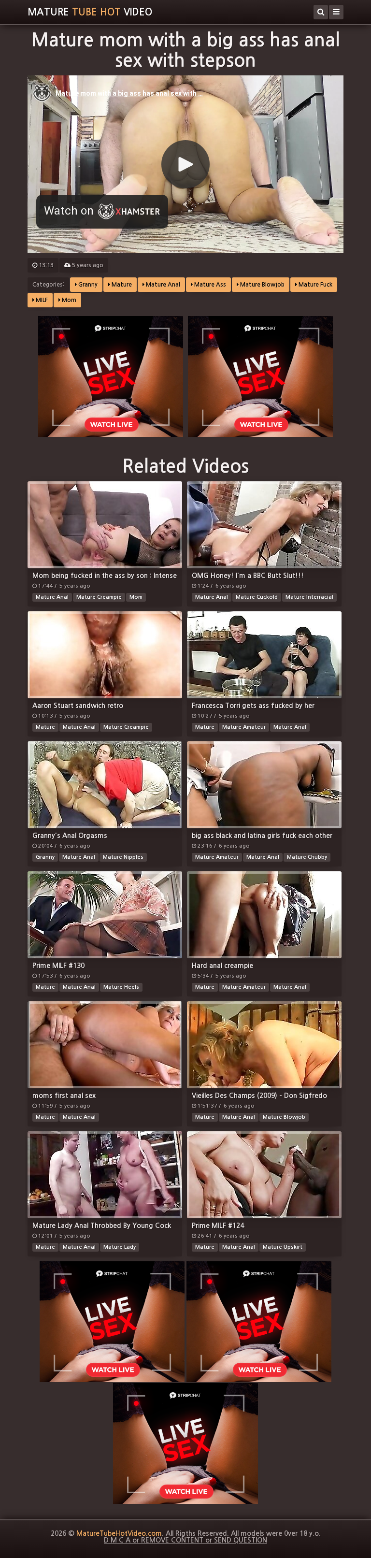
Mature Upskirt (282, 1247)
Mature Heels (121, 987)
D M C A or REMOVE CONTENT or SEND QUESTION (185, 1540)
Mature (121, 285)
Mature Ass (209, 285)
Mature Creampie (99, 597)
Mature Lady (119, 1247)
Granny (87, 285)
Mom (68, 300)
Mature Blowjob (262, 285)
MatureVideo (90, 12)
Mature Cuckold (257, 597)
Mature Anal (162, 285)
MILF (41, 300)
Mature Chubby (307, 857)
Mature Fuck (314, 285)
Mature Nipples (123, 857)
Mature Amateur (244, 727)
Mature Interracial (309, 597)
